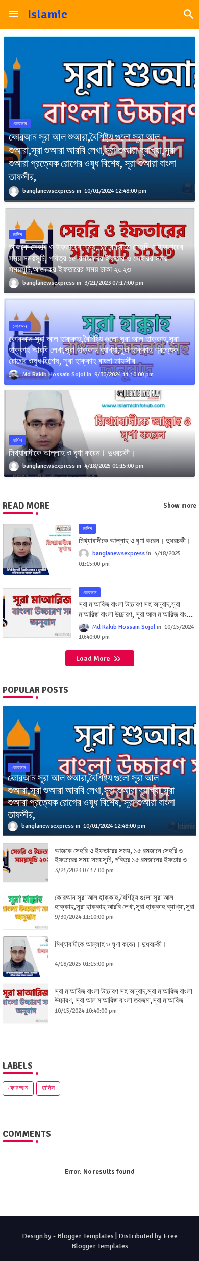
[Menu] (14, 14)
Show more (179, 505)
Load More (94, 658)
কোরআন (18, 1088)
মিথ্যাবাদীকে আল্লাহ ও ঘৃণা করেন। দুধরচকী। (135, 540)
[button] (189, 14)
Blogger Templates (85, 1235)
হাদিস (48, 1088)
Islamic (47, 14)
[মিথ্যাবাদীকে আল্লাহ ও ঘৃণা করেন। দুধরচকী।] (25, 956)
